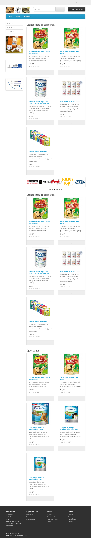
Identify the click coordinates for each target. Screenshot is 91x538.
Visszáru (29, 517)
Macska (18, 17)
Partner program (52, 519)
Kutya (10, 17)
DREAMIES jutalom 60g (38, 151)
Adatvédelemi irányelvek (13, 523)
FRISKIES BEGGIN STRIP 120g (69, 52)
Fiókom (70, 515)
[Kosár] (81, 2)
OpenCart (16, 533)
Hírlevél (70, 521)
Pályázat (8, 517)
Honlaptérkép (30, 519)
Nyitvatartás (9, 515)
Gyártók (49, 515)
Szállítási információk (12, 521)
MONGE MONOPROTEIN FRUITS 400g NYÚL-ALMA (39, 102)
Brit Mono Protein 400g (70, 101)
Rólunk (8, 519)
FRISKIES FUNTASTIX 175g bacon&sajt (39, 52)
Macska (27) (10, 31)
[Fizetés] (83, 2)
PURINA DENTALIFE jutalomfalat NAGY (37, 428)
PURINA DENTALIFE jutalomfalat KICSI (36, 478)
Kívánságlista (72, 519)
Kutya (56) (10, 23)
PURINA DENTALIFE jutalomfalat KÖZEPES (69, 428)
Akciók (49, 521)
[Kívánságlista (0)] (78, 2)
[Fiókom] (75, 2)
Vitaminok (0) (11, 27)
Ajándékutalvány (52, 517)
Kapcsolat (29, 515)
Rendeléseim (72, 517)
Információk (27, 17)
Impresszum (9, 526)
